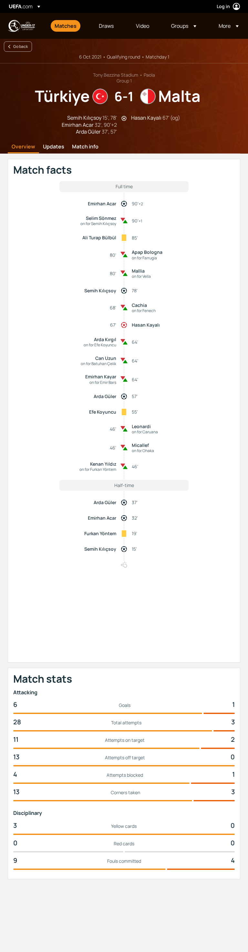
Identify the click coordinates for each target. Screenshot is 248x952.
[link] (65, 26)
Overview (23, 147)
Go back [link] (20, 46)
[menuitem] (68, 26)
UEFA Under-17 (21, 26)
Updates (53, 147)
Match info (85, 147)
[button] (184, 26)
